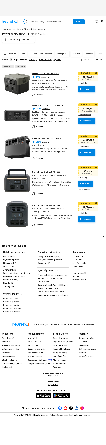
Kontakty (6, 341)
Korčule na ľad (9, 256)
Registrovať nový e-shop (63, 341)
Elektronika (16, 29)
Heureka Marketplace (61, 349)
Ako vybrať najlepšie (48, 252)
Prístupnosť (7, 367)
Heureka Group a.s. (40, 415)
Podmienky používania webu (80, 415)
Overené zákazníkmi (86, 338)
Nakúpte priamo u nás (36, 349)
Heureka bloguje (8, 356)
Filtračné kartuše (10, 263)
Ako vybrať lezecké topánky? (49, 256)
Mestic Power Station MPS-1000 (46, 172)
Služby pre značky (60, 352)
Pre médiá (6, 352)
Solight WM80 (43, 282)
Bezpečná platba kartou (37, 360)
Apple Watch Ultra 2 (80, 263)
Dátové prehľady (59, 356)
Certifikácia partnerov (87, 349)
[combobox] (48, 21)
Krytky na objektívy (11, 260)
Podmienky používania (11, 345)
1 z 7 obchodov (84, 83)
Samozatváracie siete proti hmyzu (16, 273)
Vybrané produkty (47, 270)
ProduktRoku (83, 345)
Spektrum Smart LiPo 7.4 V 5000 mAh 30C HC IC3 (53, 285)
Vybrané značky (11, 294)
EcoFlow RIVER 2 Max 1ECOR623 (45, 73)
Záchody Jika (8, 286)
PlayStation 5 (77, 266)
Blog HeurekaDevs (9, 360)
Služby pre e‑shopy (60, 345)
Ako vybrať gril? (44, 263)
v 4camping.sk (84, 177)
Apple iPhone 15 (78, 256)
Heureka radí (33, 345)
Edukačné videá (59, 363)
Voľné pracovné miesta (11, 349)
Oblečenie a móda (79, 280)
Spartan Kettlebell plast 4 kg (49, 288)
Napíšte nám (53, 376)
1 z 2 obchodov (84, 213)
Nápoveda (57, 367)
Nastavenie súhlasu (35, 352)
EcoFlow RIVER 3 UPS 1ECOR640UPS (47, 105)
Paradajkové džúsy (10, 280)
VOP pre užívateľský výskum (39, 363)
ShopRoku (82, 341)
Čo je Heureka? (8, 338)
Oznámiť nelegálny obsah (12, 363)
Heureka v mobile (34, 341)
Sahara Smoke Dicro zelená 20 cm (51, 291)
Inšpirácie (82, 352)
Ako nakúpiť (32, 338)
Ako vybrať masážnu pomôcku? (50, 260)
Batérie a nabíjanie (28, 29)
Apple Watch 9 (78, 260)
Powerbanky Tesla (10, 298)
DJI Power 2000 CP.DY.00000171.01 (47, 138)
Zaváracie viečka (9, 270)
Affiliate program (59, 360)
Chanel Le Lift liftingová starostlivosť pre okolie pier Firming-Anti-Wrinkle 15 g (53, 275)
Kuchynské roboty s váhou (14, 276)
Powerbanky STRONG (12, 308)
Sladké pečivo (8, 266)
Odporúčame (78, 252)
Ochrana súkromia (35, 356)
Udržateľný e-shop (86, 356)
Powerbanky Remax (11, 302)
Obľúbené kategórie (13, 252)
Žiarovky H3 (8, 283)
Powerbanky (41, 29)
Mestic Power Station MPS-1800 (46, 205)
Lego (74, 270)
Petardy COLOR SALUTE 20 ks (50, 278)
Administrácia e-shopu (62, 338)
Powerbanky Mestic (11, 305)
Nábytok (75, 276)
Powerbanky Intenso (11, 311)
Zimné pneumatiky (79, 273)
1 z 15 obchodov (84, 115)
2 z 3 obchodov (84, 146)
